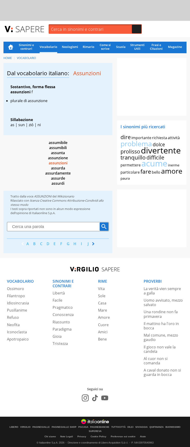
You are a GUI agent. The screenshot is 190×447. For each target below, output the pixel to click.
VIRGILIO (25, 427)
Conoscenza (63, 314)
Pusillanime (17, 310)
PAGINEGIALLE (41, 427)
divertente (161, 150)
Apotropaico (18, 339)
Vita (101, 288)
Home (10, 47)
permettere (130, 165)
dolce (159, 144)
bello (156, 172)
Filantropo (16, 295)
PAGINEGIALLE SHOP (64, 427)
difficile (155, 157)
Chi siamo (50, 436)
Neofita (13, 324)
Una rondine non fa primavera (161, 314)
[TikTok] (95, 398)
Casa (102, 303)
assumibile (58, 142)
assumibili (58, 147)
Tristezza (60, 343)
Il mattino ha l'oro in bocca (161, 326)
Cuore (103, 324)
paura (125, 178)
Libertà (59, 293)
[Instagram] (85, 398)
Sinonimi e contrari (26, 47)
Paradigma (62, 329)
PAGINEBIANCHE (99, 427)
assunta (58, 152)
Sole (101, 295)
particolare (130, 172)
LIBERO (14, 427)
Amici (103, 331)
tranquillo (133, 157)
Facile (57, 300)
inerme (173, 165)
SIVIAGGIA (141, 427)
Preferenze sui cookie (123, 436)
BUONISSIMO (172, 427)
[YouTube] (105, 398)
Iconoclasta (17, 331)
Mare (102, 310)
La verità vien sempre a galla (162, 291)
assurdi (57, 183)
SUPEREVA (95, 431)
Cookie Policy (98, 436)
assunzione (58, 157)
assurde (58, 178)
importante (141, 137)
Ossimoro (15, 288)
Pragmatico (63, 307)
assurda (58, 168)
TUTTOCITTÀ (118, 427)
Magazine (175, 47)
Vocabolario (48, 47)
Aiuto (143, 436)
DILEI (130, 427)
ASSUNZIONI (43, 196)
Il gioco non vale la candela (160, 349)
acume (154, 163)
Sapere (29, 29)
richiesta (159, 137)
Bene (102, 339)
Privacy (81, 436)
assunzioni (58, 163)
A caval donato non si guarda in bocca (162, 372)
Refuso (13, 317)
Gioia (57, 336)
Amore (104, 317)
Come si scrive (105, 47)
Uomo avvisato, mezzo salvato (163, 302)
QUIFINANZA (156, 427)
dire (125, 137)
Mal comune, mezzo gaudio (161, 337)
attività (174, 137)
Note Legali (66, 436)
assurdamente (58, 173)
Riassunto (61, 322)
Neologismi (70, 47)
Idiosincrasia (18, 303)
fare (145, 171)
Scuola (121, 47)
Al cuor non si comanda (156, 361)
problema (136, 143)
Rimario (88, 47)
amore (171, 171)
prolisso (130, 151)
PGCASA (83, 427)
